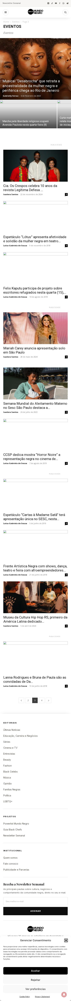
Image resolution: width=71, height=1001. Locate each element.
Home (6, 21)
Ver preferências (35, 989)
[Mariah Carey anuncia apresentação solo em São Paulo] (35, 328)
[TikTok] (52, 3)
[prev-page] (21, 700)
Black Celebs (10, 771)
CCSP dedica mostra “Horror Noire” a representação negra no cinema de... (31, 457)
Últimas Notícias (11, 729)
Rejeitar (35, 979)
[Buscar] (65, 12)
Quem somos (10, 857)
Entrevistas (9, 753)
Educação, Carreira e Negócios (20, 735)
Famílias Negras (11, 789)
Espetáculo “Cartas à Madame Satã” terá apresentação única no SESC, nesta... (34, 517)
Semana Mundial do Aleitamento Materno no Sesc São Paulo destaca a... (35, 406)
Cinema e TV (10, 747)
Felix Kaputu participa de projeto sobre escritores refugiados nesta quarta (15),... (34, 290)
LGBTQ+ (7, 801)
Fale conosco (10, 863)
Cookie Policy (24, 997)
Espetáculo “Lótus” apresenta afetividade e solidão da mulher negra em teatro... (34, 239)
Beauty (7, 759)
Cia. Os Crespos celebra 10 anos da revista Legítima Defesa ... (30, 188)
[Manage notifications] (64, 994)
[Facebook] (60, 3)
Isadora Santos (10, 194)
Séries (6, 741)
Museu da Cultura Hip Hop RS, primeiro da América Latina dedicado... (35, 619)
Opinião (7, 783)
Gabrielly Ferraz (10, 96)
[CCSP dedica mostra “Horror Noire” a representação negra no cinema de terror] (35, 435)
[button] (66, 940)
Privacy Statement (42, 997)
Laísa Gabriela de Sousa (15, 245)
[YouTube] (56, 3)
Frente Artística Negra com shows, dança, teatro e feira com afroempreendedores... (35, 568)
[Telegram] (67, 3)
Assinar (35, 911)
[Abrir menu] (6, 12)
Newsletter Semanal (12, 3)
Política (7, 795)
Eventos (15, 21)
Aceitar (35, 970)
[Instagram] (48, 3)
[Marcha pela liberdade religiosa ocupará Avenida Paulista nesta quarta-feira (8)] (28, 121)
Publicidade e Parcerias (16, 869)
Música (7, 777)
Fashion (7, 765)
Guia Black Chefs (12, 829)
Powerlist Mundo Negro (16, 823)
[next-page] (48, 700)
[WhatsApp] (63, 3)
